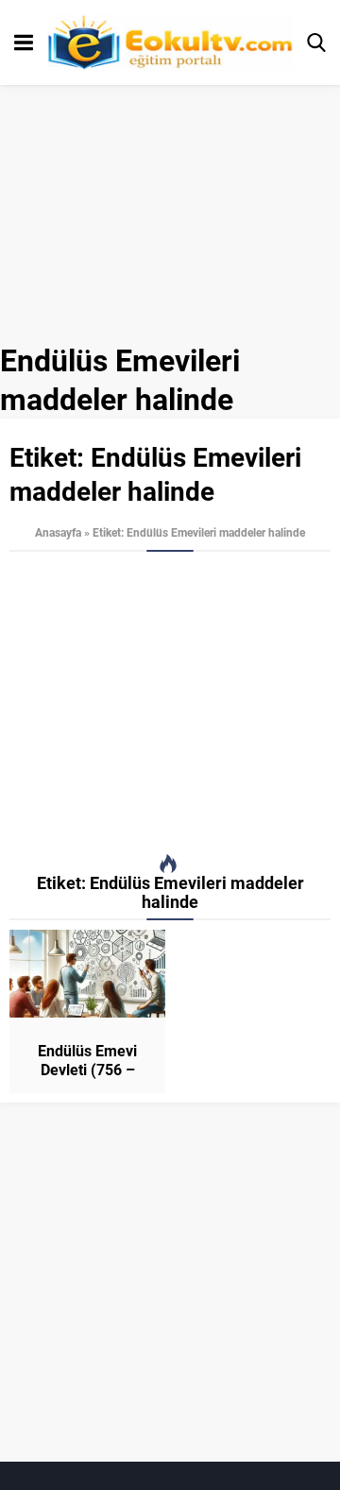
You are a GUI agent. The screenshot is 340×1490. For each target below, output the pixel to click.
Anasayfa (58, 531)
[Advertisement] (170, 703)
